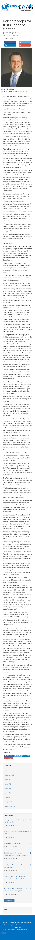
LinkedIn (10, 45)
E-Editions (20, 925)
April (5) (8, 784)
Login (3, 933)
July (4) (7, 797)
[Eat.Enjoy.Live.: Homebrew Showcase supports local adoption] (30, 853)
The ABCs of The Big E (12, 843)
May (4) (8, 788)
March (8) (8, 779)
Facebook (11, 42)
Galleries (28, 925)
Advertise (17, 927)
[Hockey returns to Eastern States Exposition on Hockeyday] (30, 888)
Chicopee (19, 922)
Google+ (25, 45)
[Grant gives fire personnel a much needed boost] (30, 865)
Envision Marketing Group (19, 929)
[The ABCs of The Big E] (30, 843)
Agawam (11, 922)
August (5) (9, 802)
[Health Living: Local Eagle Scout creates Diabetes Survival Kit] (30, 876)
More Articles (9, 900)
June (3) (8, 793)
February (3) (9, 775)
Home (5, 922)
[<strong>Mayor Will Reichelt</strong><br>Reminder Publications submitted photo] (16, 67)
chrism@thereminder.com (10, 35)
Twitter (25, 42)
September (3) (10, 806)
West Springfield (9, 925)
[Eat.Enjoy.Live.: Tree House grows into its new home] (30, 820)
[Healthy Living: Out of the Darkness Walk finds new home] (30, 831)
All (6, 771)
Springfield (27, 922)
